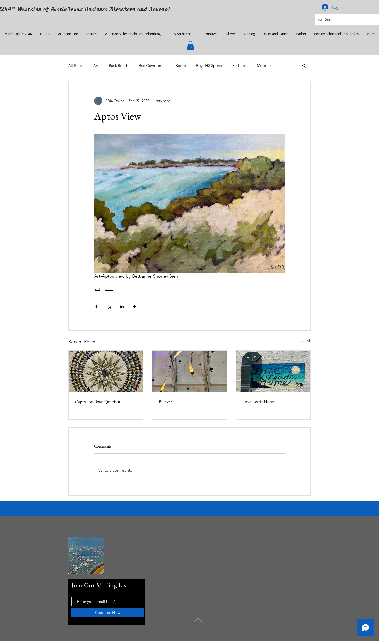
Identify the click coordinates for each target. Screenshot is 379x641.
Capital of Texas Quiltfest (97, 401)
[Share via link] (134, 306)
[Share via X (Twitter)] (109, 306)
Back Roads (118, 65)
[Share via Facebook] (96, 306)
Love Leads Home (258, 401)
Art (95, 65)
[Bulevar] (189, 371)
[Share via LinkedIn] (121, 306)
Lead (109, 288)
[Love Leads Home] (273, 371)
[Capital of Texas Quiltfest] (106, 371)
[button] (190, 45)
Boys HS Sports (209, 65)
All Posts (75, 65)
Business (239, 65)
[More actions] (282, 101)
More (261, 65)
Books (181, 65)
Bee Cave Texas (152, 65)
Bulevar (165, 401)
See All (305, 341)
